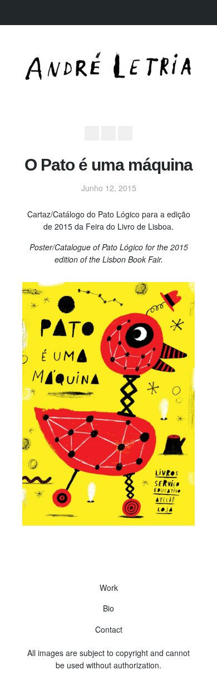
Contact (108, 629)
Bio (108, 608)
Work (109, 587)
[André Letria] (108, 76)
